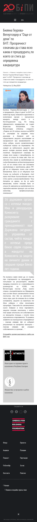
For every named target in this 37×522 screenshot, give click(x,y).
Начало (5, 72)
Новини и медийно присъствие (20, 72)
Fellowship (6, 465)
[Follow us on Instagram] (21, 412)
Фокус (5, 442)
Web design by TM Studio (10, 519)
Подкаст (6, 458)
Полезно (23, 473)
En (22, 20)
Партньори (24, 458)
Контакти (6, 473)
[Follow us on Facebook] (16, 411)
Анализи (6, 450)
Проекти (23, 442)
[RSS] (25, 411)
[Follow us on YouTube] (11, 411)
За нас (22, 465)
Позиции (23, 450)
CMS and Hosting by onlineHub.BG (25, 519)
